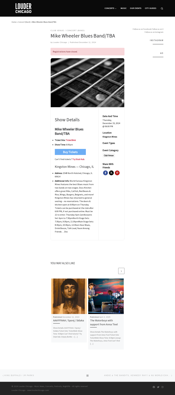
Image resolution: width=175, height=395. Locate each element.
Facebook (105, 172)
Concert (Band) (24, 22)
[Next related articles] (121, 271)
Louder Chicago (60, 42)
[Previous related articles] (115, 271)
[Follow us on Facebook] (154, 387)
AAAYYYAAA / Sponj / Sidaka (68, 320)
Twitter (111, 172)
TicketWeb (71, 140)
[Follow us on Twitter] (158, 387)
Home (14, 22)
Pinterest (117, 172)
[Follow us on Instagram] (162, 387)
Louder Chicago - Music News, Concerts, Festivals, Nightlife (44, 386)
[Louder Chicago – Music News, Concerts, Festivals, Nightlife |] (23, 8)
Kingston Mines (110, 136)
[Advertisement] (147, 101)
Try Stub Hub (78, 159)
